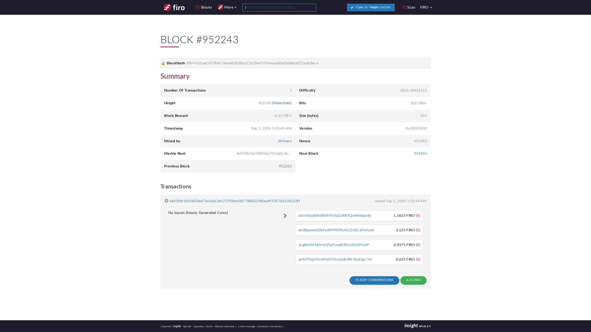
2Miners (285, 141)
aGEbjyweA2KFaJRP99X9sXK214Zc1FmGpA (336, 230)
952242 (285, 166)
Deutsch (167, 326)
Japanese (198, 326)
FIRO (425, 7)
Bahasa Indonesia (224, 326)
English (177, 326)
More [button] (229, 7)
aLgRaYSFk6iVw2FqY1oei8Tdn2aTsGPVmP (334, 245)
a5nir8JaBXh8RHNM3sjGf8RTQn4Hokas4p (335, 215)
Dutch (209, 326)
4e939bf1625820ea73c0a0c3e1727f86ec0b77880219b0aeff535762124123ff (234, 201)
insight (417, 325)
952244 (420, 153)
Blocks (206, 7)
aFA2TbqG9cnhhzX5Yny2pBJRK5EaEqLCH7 (335, 259)
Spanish (187, 326)
